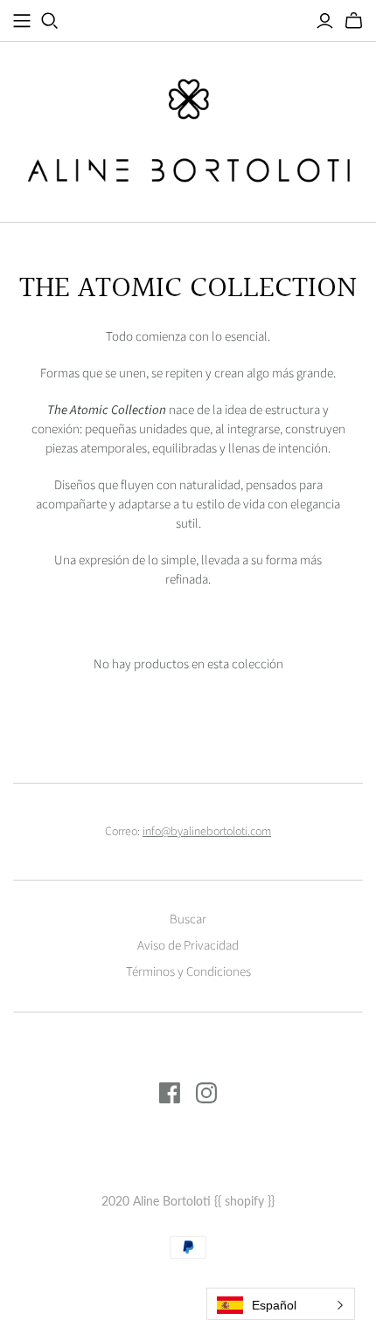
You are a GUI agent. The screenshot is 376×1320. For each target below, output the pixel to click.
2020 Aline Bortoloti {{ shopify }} (188, 1200)
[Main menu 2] (22, 21)
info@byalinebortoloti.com (207, 831)
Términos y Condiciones (188, 972)
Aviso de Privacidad (188, 945)
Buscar (188, 919)
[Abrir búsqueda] (50, 21)
